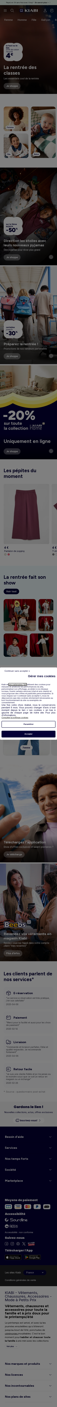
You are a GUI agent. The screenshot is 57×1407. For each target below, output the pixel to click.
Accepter (28, 734)
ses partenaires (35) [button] (18, 684)
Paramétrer (29, 724)
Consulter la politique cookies (15, 717)
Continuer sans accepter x (17, 671)
